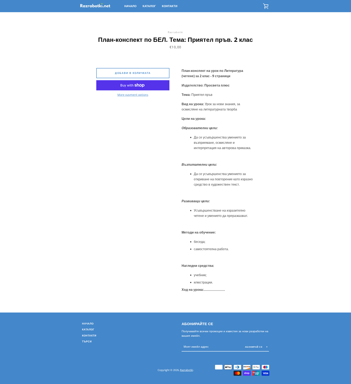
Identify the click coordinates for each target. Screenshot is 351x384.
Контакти (169, 6)
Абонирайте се (197, 323)
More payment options (132, 95)
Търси (87, 341)
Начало (130, 6)
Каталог (149, 6)
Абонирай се (254, 346)
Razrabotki (186, 370)
